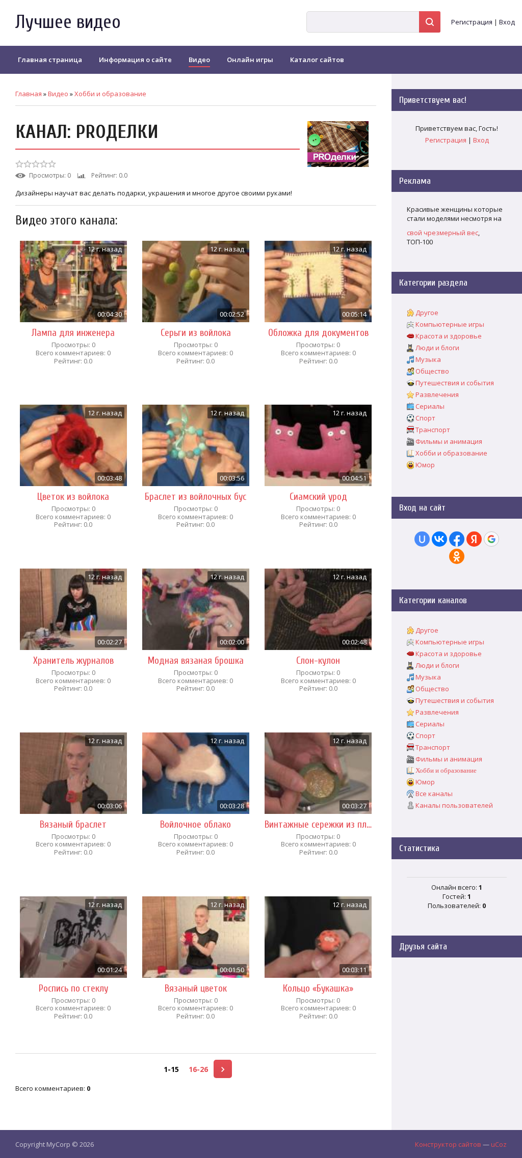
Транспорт (432, 429)
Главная (28, 93)
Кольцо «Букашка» (318, 988)
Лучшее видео (68, 22)
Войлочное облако (195, 824)
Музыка (428, 359)
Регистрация (471, 21)
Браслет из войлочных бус (195, 496)
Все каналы (434, 793)
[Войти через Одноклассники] (456, 556)
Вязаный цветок (196, 988)
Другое (426, 312)
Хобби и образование (110, 93)
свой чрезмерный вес (442, 232)
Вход (507, 21)
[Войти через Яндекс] (474, 539)
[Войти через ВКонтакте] (439, 539)
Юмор (425, 464)
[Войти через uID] (422, 539)
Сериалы (430, 406)
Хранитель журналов (73, 660)
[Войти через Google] (491, 539)
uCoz (499, 1144)
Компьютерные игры (449, 324)
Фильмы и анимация (448, 441)
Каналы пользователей (454, 805)
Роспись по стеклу (73, 988)
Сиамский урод (318, 496)
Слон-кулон (318, 660)
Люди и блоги (437, 347)
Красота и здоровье (448, 336)
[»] (223, 1069)
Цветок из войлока (73, 496)
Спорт (425, 417)
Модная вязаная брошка (196, 660)
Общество (432, 371)
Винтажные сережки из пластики (318, 824)
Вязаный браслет (73, 824)
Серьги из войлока (196, 332)
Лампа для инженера (73, 332)
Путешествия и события (454, 382)
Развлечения (437, 394)
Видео (58, 93)
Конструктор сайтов (448, 1144)
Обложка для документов (318, 332)
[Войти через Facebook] (456, 539)
